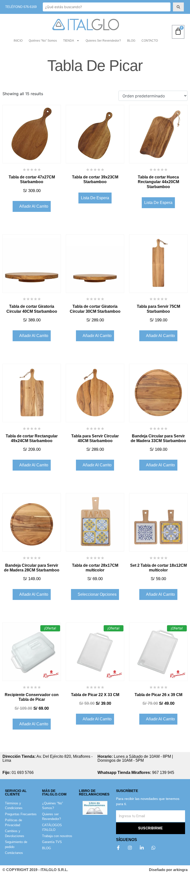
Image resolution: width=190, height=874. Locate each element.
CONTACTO (150, 40)
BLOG (131, 40)
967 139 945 (135, 772)
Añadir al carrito (33, 206)
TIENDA (68, 40)
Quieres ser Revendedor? (103, 40)
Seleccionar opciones (97, 594)
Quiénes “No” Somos (43, 40)
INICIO (18, 40)
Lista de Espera (95, 198)
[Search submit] (178, 6)
